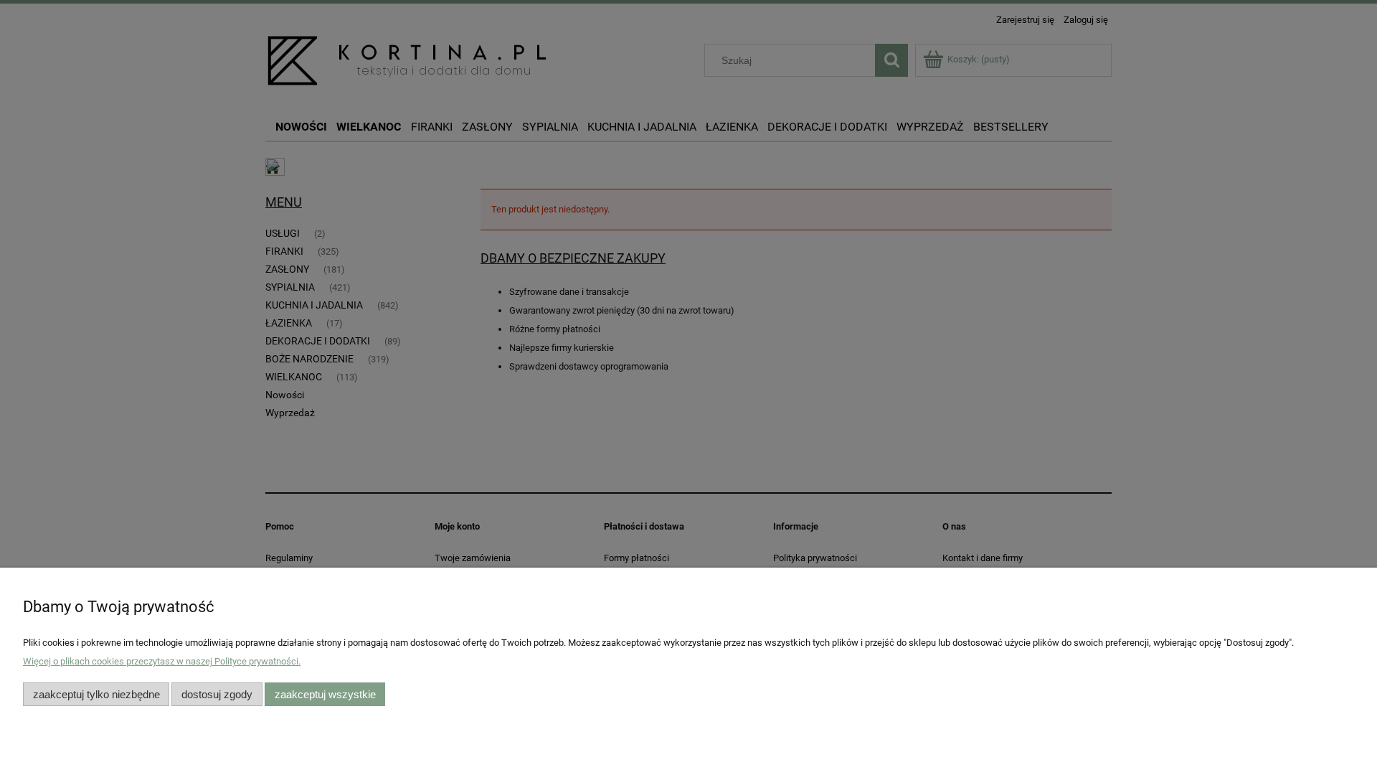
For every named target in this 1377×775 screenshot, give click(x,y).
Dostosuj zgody (216, 694)
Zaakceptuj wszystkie (325, 694)
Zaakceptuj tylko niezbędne (96, 694)
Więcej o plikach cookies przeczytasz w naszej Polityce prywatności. (162, 661)
